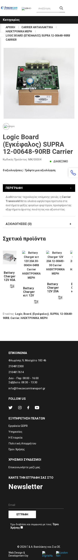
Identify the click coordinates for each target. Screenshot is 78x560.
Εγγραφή (22, 514)
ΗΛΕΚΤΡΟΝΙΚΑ (30, 318)
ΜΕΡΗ (44, 318)
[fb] (28, 408)
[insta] (20, 408)
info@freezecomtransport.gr (27, 388)
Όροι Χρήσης (17, 449)
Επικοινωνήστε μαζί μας (24, 467)
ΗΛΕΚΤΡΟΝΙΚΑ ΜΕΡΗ (19, 31)
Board (27, 313)
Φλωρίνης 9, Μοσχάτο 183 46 (27, 360)
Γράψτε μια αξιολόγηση (40, 170)
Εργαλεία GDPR (18, 426)
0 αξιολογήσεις (13, 170)
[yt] (37, 408)
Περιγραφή (14, 188)
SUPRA (54, 313)
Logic (18, 313)
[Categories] (74, 17)
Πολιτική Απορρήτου (22, 443)
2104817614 (16, 372)
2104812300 (16, 366)
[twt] (10, 408)
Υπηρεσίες (15, 431)
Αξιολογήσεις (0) (19, 224)
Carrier (15, 318)
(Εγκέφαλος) (40, 313)
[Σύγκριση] (6, 126)
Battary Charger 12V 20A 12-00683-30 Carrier (54, 291)
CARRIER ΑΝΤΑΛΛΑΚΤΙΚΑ (37, 27)
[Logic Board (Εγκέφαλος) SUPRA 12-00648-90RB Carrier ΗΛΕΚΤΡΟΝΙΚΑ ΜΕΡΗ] (39, 83)
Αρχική (10, 27)
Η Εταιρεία (15, 437)
